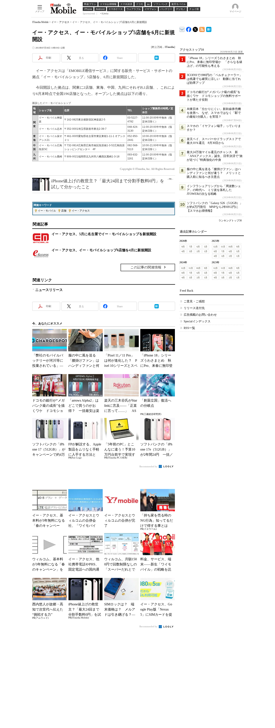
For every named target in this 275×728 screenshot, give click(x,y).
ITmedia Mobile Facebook (188, 28)
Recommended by (148, 466)
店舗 (63, 210)
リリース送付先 (194, 308)
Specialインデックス (197, 321)
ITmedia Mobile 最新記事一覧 (202, 28)
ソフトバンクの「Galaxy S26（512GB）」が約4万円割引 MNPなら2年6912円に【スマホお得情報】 (215, 206)
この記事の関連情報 (145, 267)
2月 (198, 251)
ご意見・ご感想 (194, 301)
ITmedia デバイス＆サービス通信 (182, 28)
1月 (205, 251)
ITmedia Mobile (40, 22)
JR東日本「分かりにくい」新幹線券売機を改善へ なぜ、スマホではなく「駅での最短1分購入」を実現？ (214, 112)
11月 (223, 246)
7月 (190, 246)
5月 (205, 246)
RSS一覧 (189, 328)
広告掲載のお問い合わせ (200, 314)
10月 (230, 246)
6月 (198, 246)
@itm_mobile (195, 28)
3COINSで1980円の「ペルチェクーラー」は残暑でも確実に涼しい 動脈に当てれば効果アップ (214, 78)
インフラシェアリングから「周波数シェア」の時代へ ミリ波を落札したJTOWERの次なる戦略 (214, 189)
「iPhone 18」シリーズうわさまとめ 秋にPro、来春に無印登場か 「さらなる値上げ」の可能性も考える (214, 61)
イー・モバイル (47, 210)
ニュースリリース (49, 290)
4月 (183, 251)
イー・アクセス (60, 22)
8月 (183, 246)
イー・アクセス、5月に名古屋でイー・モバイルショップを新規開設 (104, 234)
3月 (190, 251)
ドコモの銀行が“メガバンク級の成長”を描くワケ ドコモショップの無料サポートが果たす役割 (214, 95)
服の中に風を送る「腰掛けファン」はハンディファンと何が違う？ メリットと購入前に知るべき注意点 (214, 173)
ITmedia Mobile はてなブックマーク (208, 28)
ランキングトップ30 (230, 220)
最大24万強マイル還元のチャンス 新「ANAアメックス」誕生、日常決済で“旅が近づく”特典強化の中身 (215, 156)
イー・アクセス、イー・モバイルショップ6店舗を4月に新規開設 (101, 250)
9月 (238, 246)
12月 (215, 246)
